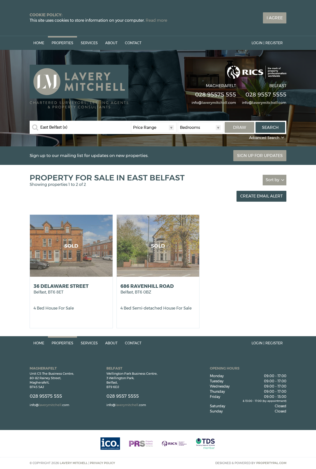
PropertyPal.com (271, 463)
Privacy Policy (102, 463)
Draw (239, 127)
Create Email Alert (261, 196)
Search (270, 127)
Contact (133, 43)
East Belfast (53, 127)
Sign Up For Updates (260, 155)
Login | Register (267, 43)
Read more (156, 20)
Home (38, 43)
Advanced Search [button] (264, 138)
